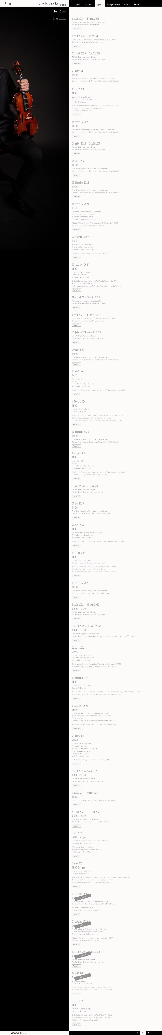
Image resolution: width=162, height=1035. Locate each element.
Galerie (127, 4)
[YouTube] (10, 3)
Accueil (77, 4)
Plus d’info (76, 29)
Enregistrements (113, 4)
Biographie (89, 4)
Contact (137, 4)
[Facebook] (5, 3)
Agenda (100, 4)
